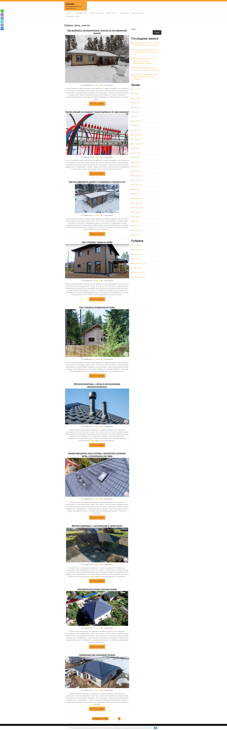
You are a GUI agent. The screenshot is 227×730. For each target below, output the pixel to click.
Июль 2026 (136, 89)
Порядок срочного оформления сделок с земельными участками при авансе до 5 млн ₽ (146, 52)
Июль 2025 (136, 112)
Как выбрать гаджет (73, 16)
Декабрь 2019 (137, 198)
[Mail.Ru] (2, 18)
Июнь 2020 (136, 189)
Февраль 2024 (137, 162)
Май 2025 (136, 116)
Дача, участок (111, 13)
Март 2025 (136, 125)
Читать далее (97, 104)
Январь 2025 (137, 130)
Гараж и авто (124, 13)
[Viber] (2, 14)
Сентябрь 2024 (138, 144)
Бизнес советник (138, 13)
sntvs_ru (97, 85)
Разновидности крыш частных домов (97, 589)
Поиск (133, 29)
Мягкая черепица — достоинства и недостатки (97, 525)
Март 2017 (136, 226)
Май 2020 (136, 194)
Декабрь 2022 (137, 185)
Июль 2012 (136, 235)
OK (155, 728)
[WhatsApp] (2, 11)
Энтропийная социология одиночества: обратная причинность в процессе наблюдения (145, 77)
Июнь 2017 (136, 217)
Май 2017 (136, 221)
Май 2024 (136, 148)
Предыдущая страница (100, 718)
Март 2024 (136, 157)
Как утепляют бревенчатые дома (97, 307)
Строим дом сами (80, 13)
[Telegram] (2, 21)
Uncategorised (137, 245)
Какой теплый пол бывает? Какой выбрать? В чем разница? (97, 112)
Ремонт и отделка (96, 13)
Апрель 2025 (137, 121)
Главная (68, 13)
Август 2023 (137, 180)
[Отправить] (2, 28)
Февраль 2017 (137, 230)
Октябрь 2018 (137, 203)
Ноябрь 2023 (137, 171)
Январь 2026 (137, 107)
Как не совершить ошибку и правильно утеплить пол (97, 182)
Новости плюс (137, 268)
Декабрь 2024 (137, 135)
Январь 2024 (137, 166)
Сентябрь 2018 (137, 208)
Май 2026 (136, 94)
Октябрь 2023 (137, 176)
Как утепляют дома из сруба (97, 242)
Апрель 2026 (137, 98)
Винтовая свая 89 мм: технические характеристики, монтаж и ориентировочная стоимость (144, 61)
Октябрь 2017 (137, 212)
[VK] (2, 25)
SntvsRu (70, 4)
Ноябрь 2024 (137, 139)
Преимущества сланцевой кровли (97, 655)
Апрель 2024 (137, 153)
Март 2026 (136, 103)
